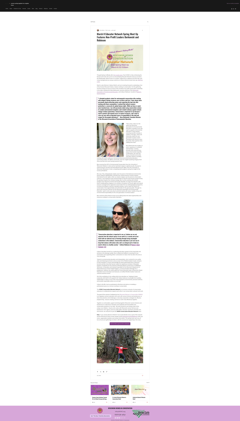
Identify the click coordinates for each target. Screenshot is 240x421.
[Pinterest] (235, 9)
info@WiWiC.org (120, 411)
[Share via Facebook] (97, 371)
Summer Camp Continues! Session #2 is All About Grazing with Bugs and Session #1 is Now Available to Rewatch (99, 398)
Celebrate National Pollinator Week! (139, 398)
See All (147, 382)
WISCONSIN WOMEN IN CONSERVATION (120, 408)
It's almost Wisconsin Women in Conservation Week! (119, 398)
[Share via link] (106, 371)
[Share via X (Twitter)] (100, 371)
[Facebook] (233, 9)
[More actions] (142, 30)
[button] (147, 21)
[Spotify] (115, 417)
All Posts (93, 21)
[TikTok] (119, 417)
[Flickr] (117, 417)
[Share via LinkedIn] (103, 371)
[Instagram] (231, 9)
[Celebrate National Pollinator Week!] (140, 390)
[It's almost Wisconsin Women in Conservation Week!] (120, 390)
